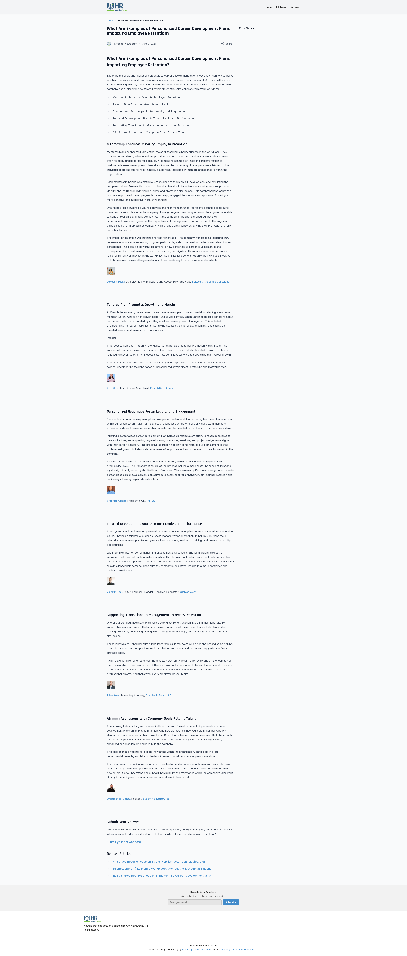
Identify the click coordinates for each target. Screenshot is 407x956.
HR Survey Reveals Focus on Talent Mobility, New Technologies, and (159, 861)
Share (229, 43)
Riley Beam (113, 695)
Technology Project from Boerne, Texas (239, 949)
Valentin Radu (115, 591)
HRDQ (151, 500)
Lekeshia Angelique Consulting (210, 281)
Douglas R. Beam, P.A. (159, 695)
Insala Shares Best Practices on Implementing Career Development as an (162, 875)
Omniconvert (188, 591)
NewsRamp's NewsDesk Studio (196, 949)
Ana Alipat (113, 388)
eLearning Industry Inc (156, 798)
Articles (295, 7)
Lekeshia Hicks (116, 281)
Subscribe (231, 902)
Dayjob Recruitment (162, 388)
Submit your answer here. (124, 842)
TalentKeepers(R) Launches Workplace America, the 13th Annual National (162, 868)
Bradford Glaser (116, 500)
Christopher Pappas (119, 798)
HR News (281, 7)
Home (268, 7)
